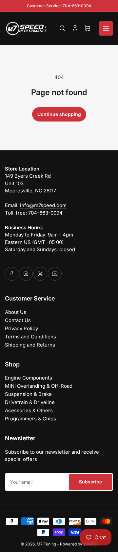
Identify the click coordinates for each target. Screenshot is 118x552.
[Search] (62, 28)
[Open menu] (106, 28)
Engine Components (28, 378)
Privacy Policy (21, 328)
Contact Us (18, 320)
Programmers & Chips (30, 418)
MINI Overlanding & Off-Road (38, 386)
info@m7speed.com (43, 205)
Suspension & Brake (28, 394)
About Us (15, 312)
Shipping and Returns (30, 345)
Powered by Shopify (78, 544)
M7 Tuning (46, 544)
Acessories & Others (29, 410)
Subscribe (90, 481)
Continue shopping (59, 114)
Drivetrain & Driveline (30, 402)
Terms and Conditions (30, 336)
